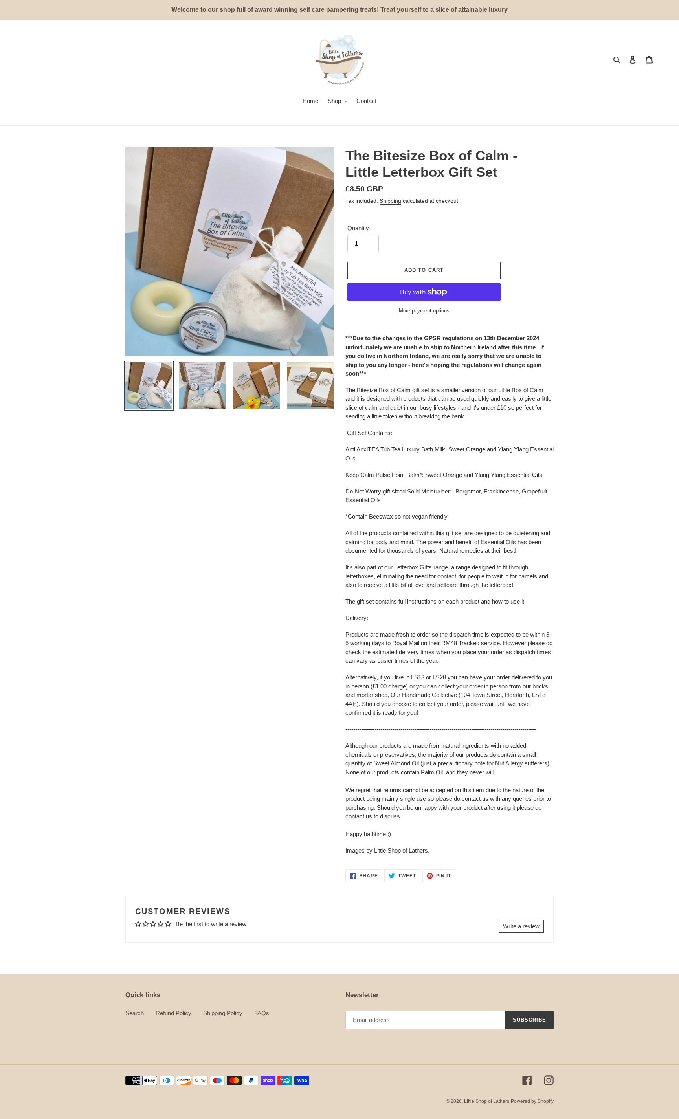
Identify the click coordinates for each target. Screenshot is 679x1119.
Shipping (390, 201)
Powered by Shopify (532, 1101)
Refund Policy (173, 1013)
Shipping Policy (222, 1013)
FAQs (261, 1013)
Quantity (358, 228)
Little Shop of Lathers (486, 1101)
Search (134, 1013)
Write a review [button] (521, 926)
